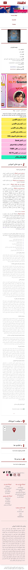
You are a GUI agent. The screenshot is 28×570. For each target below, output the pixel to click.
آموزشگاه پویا (7, 490)
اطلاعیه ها (17, 445)
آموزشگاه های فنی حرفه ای (20, 485)
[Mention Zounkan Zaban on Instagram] (14, 475)
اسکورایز (20, 515)
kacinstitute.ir (13, 67)
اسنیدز (20, 513)
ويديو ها (14, 24)
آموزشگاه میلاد (7, 501)
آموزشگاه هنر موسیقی (7, 505)
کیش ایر (17, 111)
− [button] (4, 430)
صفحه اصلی (23, 111)
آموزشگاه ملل (7, 493)
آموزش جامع (19, 119)
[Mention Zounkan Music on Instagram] (18, 475)
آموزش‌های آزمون (18, 149)
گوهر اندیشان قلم (20, 511)
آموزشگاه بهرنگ (7, 498)
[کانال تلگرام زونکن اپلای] (11, 475)
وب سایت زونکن (15, 568)
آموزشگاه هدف (20, 487)
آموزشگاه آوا (8, 486)
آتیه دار (20, 510)
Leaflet (19, 440)
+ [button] (4, 427)
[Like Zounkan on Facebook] (6, 473)
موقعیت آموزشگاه (14, 421)
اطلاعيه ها (14, 20)
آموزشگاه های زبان (7, 484)
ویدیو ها (17, 459)
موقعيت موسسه (14, 15)
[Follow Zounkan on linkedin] (9, 473)
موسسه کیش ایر (14, 47)
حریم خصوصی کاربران (19, 567)
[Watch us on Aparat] (7, 475)
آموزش (19, 124)
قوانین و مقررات (12, 567)
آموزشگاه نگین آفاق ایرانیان (20, 492)
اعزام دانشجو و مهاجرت (20, 508)
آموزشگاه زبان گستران (7, 488)
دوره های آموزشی (14, 164)
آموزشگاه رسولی (7, 491)
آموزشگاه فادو (7, 503)
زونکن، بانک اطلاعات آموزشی (19, 526)
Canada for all (20, 516)
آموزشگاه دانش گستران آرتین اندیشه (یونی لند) (20, 494)
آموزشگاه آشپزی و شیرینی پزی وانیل (20, 489)
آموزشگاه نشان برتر (20, 497)
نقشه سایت (7, 567)
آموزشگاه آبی (7, 500)
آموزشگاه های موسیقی (7, 496)
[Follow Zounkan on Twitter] (4, 473)
